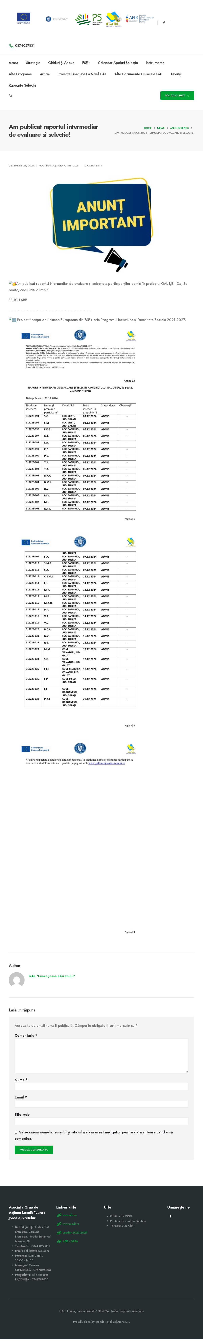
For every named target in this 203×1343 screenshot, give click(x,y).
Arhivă (45, 74)
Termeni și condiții (122, 1226)
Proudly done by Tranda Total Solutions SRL (101, 1322)
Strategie (33, 62)
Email (21, 1097)
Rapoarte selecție (22, 85)
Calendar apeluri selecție (118, 62)
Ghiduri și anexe (61, 62)
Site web (22, 1114)
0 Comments (93, 165)
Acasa (13, 62)
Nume (21, 1079)
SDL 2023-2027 (175, 95)
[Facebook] (164, 23)
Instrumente (155, 62)
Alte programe (20, 74)
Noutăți (176, 74)
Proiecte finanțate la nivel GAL (82, 74)
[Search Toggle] (10, 95)
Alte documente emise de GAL (138, 74)
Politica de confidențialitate (128, 1221)
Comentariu (26, 1035)
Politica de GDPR (121, 1216)
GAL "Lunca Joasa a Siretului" (59, 165)
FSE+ (86, 62)
